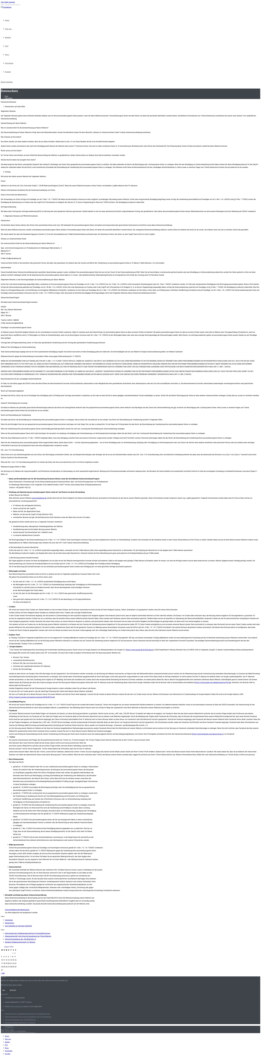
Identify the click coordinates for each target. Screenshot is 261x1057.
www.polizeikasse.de (39, 498)
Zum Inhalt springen (8, 2)
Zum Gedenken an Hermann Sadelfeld (18, 926)
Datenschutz (8, 98)
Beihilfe (7, 1042)
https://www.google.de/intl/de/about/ (140, 650)
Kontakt (13, 990)
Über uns (8, 1039)
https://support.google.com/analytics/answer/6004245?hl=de (31, 697)
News (7, 1048)
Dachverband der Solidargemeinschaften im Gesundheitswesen (27, 933)
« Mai (3, 973)
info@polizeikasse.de (16, 1006)
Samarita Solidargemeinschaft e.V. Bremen (20, 942)
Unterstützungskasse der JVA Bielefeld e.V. (20, 939)
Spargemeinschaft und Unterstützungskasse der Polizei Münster (28, 936)
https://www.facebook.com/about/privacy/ (207, 734)
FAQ (3, 990)
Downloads (8, 1051)
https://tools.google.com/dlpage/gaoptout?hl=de (213, 682)
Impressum (9, 920)
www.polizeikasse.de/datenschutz (17, 910)
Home (7, 1036)
